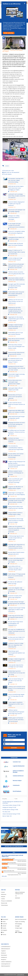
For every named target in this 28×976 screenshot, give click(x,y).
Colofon (3, 898)
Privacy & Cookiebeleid (6, 901)
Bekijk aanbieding (8, 33)
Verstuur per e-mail (9, 170)
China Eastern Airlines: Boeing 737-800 (11, 805)
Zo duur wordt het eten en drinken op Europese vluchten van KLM (16, 404)
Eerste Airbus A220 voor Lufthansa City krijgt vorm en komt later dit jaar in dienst (15, 567)
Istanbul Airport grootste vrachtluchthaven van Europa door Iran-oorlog (16, 672)
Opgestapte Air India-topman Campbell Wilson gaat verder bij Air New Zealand (16, 318)
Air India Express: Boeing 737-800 (10, 809)
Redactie (3, 896)
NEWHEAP (17, 898)
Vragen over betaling (20, 921)
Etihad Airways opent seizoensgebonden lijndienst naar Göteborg (16, 652)
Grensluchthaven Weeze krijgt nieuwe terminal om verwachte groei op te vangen (15, 520)
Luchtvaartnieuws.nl (5, 946)
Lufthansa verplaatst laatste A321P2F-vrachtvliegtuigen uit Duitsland (15, 472)
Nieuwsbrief (5, 919)
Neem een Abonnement (20, 919)
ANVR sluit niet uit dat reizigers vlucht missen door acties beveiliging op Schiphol (16, 188)
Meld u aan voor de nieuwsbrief (11, 172)
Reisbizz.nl (3, 953)
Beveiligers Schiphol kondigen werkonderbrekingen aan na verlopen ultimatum (15, 326)
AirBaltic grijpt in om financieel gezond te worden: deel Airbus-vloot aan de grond (16, 719)
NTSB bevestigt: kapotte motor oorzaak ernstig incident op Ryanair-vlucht (16, 537)
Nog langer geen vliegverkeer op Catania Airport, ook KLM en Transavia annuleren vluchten (16, 546)
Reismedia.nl (4, 955)
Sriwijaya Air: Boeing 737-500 (9, 807)
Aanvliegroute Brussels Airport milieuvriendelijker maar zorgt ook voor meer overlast (16, 368)
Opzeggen (17, 926)
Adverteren (3, 894)
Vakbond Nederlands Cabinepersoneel (20, 893)
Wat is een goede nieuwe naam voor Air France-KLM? (12, 856)
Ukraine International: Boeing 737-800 (11, 814)
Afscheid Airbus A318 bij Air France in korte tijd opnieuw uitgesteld (15, 396)
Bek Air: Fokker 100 (7, 816)
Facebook (4, 923)
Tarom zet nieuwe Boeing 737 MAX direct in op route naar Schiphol (15, 680)
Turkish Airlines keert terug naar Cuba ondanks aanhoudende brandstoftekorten (16, 293)
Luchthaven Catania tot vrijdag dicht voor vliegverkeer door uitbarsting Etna (15, 645)
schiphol (7, 165)
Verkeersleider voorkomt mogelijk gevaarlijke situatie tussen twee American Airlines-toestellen (16, 500)
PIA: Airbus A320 (6, 811)
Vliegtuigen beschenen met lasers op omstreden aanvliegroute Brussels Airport (16, 424)
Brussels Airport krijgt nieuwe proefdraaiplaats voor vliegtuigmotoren (15, 623)
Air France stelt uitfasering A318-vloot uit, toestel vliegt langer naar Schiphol (16, 560)
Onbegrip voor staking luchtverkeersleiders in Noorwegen (13, 217)
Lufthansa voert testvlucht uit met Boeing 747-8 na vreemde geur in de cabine (16, 688)
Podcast (4, 934)
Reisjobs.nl (3, 959)
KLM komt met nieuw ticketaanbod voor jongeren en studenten (15, 439)
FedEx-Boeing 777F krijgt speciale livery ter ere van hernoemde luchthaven (16, 575)
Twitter (4, 921)
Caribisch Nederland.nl (6, 961)
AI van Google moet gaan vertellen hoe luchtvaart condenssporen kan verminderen (16, 225)
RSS (3, 932)
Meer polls (4, 876)
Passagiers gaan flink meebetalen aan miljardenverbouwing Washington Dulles (16, 285)
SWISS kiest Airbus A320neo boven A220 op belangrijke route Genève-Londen (16, 346)
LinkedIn (4, 926)
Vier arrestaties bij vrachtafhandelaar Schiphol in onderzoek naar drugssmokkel (15, 447)
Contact (3, 892)
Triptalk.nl (3, 951)
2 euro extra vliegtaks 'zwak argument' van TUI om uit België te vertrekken (16, 589)
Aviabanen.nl (4, 957)
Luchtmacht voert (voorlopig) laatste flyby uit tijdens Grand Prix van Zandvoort (16, 195)
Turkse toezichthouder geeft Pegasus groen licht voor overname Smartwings (15, 480)
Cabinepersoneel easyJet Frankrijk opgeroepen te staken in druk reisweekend (16, 609)
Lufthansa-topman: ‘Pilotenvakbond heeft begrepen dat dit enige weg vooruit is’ (16, 711)
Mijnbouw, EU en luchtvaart (10, 841)
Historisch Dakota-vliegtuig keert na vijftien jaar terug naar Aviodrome (16, 203)
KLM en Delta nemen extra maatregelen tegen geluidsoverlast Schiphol (15, 381)
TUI (16, 896)
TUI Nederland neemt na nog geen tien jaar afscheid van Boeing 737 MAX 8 (15, 360)
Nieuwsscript (4, 903)
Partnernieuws (4, 905)
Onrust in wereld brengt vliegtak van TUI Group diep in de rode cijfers (16, 696)
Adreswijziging (18, 923)
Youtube (4, 928)
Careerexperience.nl (5, 964)
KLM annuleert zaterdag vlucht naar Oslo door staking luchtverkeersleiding (15, 180)
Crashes (15, 798)
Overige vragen (18, 928)
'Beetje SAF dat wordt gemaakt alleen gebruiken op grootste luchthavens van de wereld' (16, 265)
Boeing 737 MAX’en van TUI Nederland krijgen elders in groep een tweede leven (16, 252)
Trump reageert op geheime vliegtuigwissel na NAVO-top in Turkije (15, 703)
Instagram (4, 930)
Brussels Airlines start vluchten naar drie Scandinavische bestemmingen (15, 455)
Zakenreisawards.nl (5, 966)
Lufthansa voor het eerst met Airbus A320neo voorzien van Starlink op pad (15, 301)
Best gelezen (5, 798)
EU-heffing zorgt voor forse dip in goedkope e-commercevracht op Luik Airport (16, 432)
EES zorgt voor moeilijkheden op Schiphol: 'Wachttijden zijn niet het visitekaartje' (16, 631)
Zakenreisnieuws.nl (5, 948)
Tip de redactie (7, 174)
